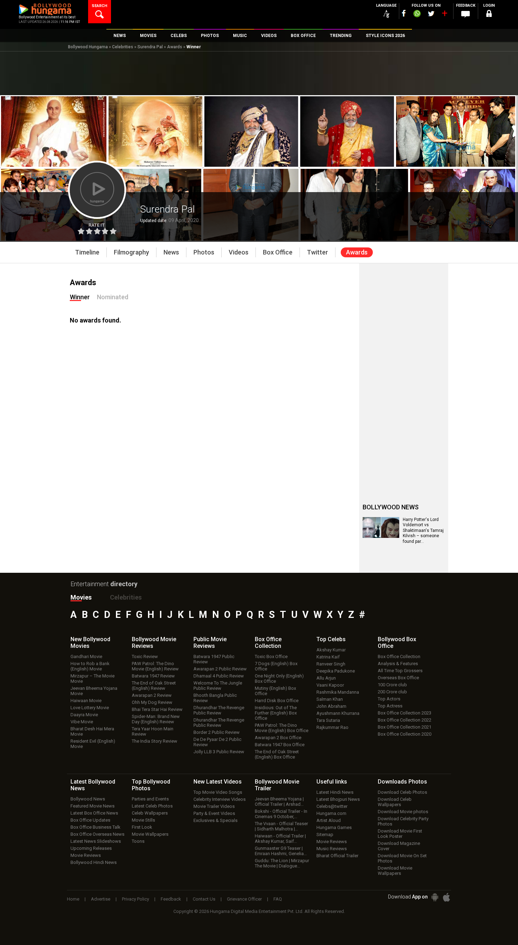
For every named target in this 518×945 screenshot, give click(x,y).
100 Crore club (392, 684)
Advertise (100, 899)
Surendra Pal (150, 46)
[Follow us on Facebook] (404, 13)
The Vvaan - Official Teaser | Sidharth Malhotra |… (281, 826)
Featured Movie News (92, 806)
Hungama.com (331, 813)
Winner (80, 297)
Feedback (171, 899)
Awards (174, 46)
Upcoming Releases (91, 848)
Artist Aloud (328, 820)
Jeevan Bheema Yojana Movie (93, 691)
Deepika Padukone (335, 671)
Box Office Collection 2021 (404, 727)
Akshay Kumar (331, 649)
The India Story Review (154, 741)
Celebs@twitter (331, 806)
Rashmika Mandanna (337, 692)
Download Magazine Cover (399, 846)
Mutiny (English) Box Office (275, 691)
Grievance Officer (244, 899)
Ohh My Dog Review (152, 702)
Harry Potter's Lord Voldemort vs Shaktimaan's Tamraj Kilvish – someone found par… (423, 530)
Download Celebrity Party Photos (403, 821)
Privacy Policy (135, 899)
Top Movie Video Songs (217, 792)
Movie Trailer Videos (214, 806)
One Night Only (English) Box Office (279, 678)
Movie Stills (143, 820)
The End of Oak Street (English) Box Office (277, 754)
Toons (138, 841)
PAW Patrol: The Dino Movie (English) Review (155, 666)
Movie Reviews (85, 855)
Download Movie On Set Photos (402, 858)
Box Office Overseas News (97, 834)
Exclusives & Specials (215, 820)
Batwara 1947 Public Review (213, 659)
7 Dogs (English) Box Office (276, 666)
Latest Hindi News (334, 792)
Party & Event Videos (214, 813)
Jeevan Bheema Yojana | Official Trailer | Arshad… (279, 801)
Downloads (402, 781)
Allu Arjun (326, 678)
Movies (81, 597)
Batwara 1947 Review (153, 676)
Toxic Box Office (271, 656)
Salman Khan (329, 699)
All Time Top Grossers (400, 670)
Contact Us (204, 899)
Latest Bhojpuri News (338, 799)
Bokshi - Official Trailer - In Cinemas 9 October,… (281, 814)
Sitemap (324, 834)
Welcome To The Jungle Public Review (217, 685)
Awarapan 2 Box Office (278, 737)
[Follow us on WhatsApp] (417, 14)
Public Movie (210, 642)
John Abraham (331, 706)
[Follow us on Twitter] (431, 13)
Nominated (112, 297)
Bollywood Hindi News (93, 862)
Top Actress (390, 705)
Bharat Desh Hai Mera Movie (92, 731)
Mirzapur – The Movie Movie (92, 678)
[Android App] (434, 897)
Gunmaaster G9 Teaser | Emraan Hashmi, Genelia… (281, 851)
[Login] (489, 14)
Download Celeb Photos (402, 792)
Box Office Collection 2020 (404, 734)
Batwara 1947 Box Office (279, 744)
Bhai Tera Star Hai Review (157, 709)
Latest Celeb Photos (152, 806)
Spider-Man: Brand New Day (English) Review (156, 719)
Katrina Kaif (328, 656)
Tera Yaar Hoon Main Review (152, 731)
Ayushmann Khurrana (337, 713)
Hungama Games (334, 827)
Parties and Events (150, 799)
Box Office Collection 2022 (404, 720)
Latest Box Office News (94, 813)
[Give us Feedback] (465, 14)
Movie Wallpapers (150, 834)
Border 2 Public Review (216, 732)
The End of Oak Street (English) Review (154, 685)
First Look (142, 827)
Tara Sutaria (328, 720)
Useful (331, 781)
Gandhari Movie (86, 656)
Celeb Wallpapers (150, 813)
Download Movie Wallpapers (395, 870)
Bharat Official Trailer (337, 855)
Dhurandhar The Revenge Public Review (218, 710)
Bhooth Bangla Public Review (215, 698)
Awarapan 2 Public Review (220, 668)
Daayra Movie (84, 714)
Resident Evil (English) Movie (92, 743)
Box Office (268, 642)
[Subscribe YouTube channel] (444, 15)
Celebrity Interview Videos (219, 799)
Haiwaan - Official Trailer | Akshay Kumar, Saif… (280, 838)
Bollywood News (87, 799)
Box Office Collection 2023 (404, 713)
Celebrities (122, 46)
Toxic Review (145, 656)
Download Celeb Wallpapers (395, 802)
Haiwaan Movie (85, 700)
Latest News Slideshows (95, 841)
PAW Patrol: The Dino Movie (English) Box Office (281, 728)
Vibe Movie (81, 721)
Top (331, 639)
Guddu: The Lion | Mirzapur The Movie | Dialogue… (282, 863)
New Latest (217, 781)
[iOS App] (446, 897)
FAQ (277, 899)
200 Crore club (392, 691)
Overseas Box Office (398, 677)
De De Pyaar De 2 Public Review (217, 742)
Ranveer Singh (330, 664)
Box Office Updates (90, 820)
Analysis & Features (398, 663)
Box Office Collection (399, 656)
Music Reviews (331, 848)
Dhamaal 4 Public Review (218, 676)
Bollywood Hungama (88, 46)
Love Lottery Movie (89, 707)
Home (73, 899)
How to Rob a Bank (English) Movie (90, 666)
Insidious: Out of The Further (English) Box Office (276, 713)
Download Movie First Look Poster (400, 833)
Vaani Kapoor (330, 685)
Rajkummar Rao (332, 727)
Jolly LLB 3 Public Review (218, 751)
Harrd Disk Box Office (276, 700)
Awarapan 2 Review (152, 695)
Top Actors (389, 698)
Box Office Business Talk (95, 827)
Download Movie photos (403, 811)
